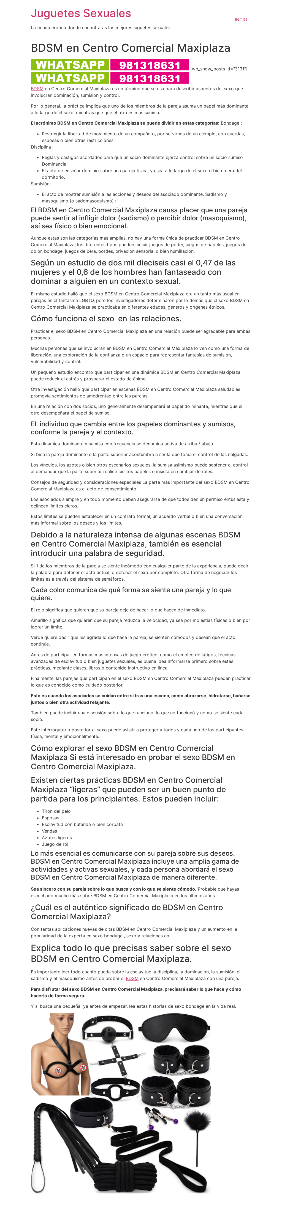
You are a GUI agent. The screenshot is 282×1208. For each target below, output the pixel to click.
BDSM (37, 88)
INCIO (241, 19)
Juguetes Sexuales (81, 13)
